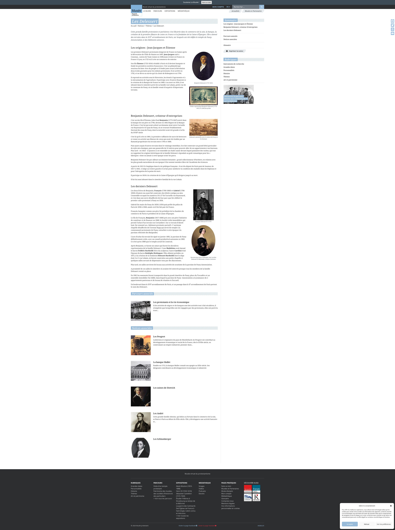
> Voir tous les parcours (162, 498)
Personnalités (229, 70)
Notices (141, 26)
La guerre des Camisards (185, 506)
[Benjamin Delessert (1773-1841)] (203, 66)
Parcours (157, 11)
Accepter (350, 524)
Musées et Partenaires (253, 11)
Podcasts (202, 491)
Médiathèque (183, 11)
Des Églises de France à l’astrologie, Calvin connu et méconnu (185, 510)
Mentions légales (228, 503)
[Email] (392, 33)
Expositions (170, 11)
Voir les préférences (384, 524)
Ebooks (201, 493)
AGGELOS (261, 526)
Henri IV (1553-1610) (184, 491)
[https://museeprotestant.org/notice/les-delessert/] (239, 94)
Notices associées (230, 39)
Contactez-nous (227, 501)
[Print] (392, 29)
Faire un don (206, 2)
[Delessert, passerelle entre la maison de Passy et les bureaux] (203, 127)
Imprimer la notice (236, 51)
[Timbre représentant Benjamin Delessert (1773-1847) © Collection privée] (203, 96)
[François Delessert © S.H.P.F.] (203, 204)
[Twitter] (392, 25)
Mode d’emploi (227, 491)
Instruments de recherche (234, 64)
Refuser (366, 524)
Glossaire (227, 45)
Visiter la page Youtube (206, 526)
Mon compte (218, 7)
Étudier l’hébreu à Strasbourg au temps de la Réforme (185, 501)
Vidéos (201, 489)
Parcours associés (230, 36)
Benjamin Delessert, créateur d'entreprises (240, 27)
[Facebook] (392, 21)
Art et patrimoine (230, 80)
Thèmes (149, 26)
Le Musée (147, 11)
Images (201, 486)
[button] (391, 506)
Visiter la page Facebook (187, 526)
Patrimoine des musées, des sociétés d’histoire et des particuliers (163, 493)
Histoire (227, 73)
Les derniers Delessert (232, 30)
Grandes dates (229, 67)
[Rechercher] (261, 7)
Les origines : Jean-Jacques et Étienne (238, 24)
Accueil (133, 26)
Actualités (235, 11)
